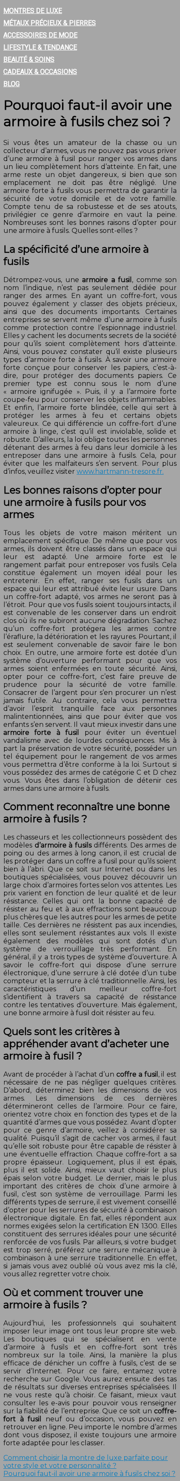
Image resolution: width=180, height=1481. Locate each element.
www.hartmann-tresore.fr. (120, 471)
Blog (11, 84)
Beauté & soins (28, 59)
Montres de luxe (32, 11)
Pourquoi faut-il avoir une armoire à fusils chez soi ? (89, 1474)
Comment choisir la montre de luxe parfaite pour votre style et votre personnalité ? (85, 1462)
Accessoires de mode (40, 35)
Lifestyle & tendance (40, 47)
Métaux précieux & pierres (49, 23)
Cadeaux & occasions (40, 72)
